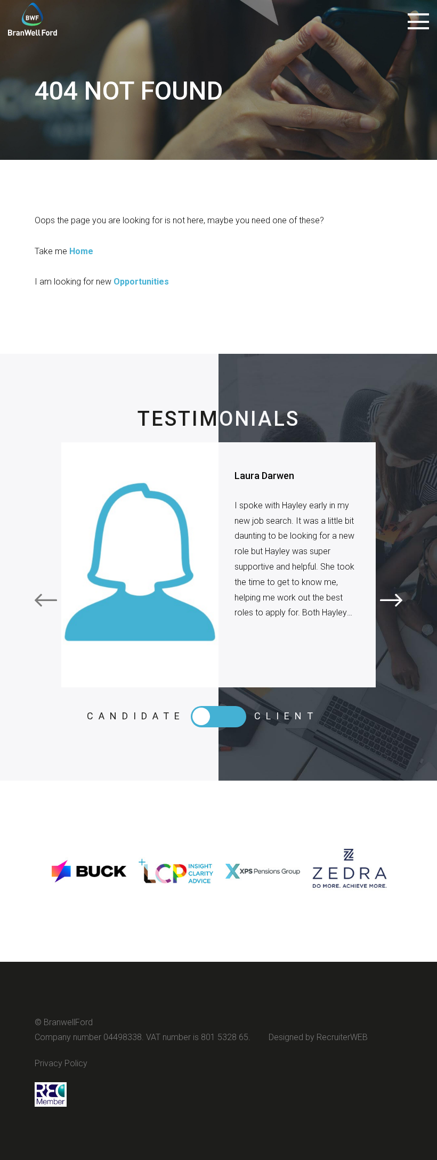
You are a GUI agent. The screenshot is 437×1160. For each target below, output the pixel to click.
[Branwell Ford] (32, 24)
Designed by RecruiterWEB (318, 1037)
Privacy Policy (61, 1063)
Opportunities (141, 282)
